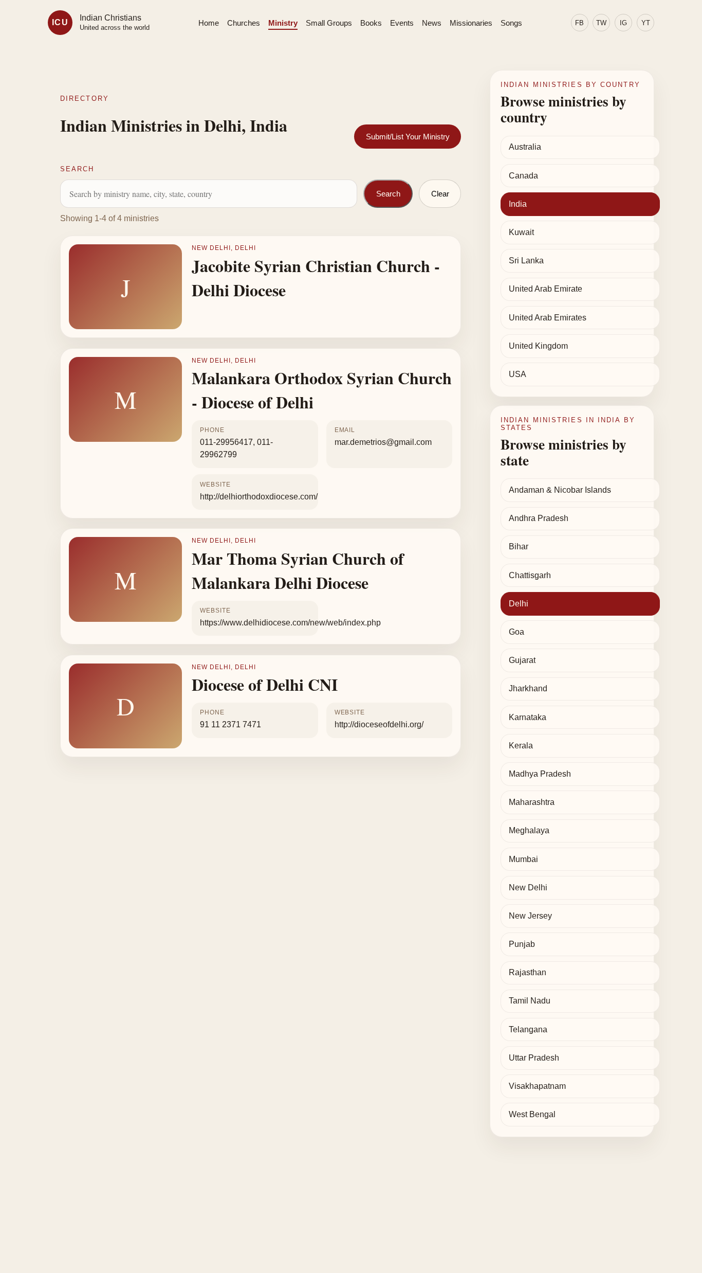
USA (517, 374)
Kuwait (521, 232)
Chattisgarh (530, 575)
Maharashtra (532, 802)
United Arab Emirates (547, 317)
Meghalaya (529, 830)
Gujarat (522, 660)
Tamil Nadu (529, 1000)
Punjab (522, 944)
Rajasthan (527, 972)
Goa (516, 631)
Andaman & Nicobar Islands (560, 490)
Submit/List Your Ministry (408, 136)
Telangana (528, 1029)
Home (208, 23)
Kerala (521, 745)
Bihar (518, 546)
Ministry (283, 23)
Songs (511, 23)
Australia (525, 146)
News (431, 23)
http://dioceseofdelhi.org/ (379, 724)
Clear (440, 193)
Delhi (518, 603)
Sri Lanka (526, 260)
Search (388, 193)
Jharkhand (528, 688)
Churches (243, 23)
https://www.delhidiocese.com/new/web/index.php (290, 622)
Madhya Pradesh (540, 773)
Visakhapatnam (537, 1086)
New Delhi (528, 887)
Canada (523, 175)
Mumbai (523, 859)
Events (402, 23)
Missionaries (471, 23)
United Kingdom (538, 346)
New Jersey (530, 915)
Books (371, 23)
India (518, 204)
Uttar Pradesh (534, 1057)
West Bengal (532, 1114)
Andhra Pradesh (538, 518)
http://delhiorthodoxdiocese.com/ (259, 496)
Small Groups (329, 23)
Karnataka (527, 717)
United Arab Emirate (545, 288)
